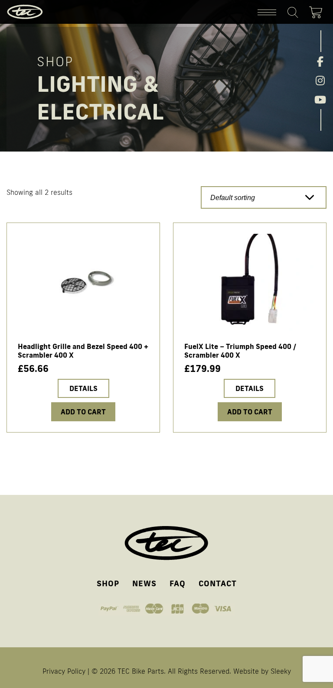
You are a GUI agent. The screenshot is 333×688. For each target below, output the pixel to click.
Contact (218, 583)
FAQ (178, 583)
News (144, 583)
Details (83, 388)
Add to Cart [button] (83, 411)
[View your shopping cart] (317, 10)
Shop (108, 583)
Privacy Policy (63, 671)
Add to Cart (249, 411)
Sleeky (281, 671)
